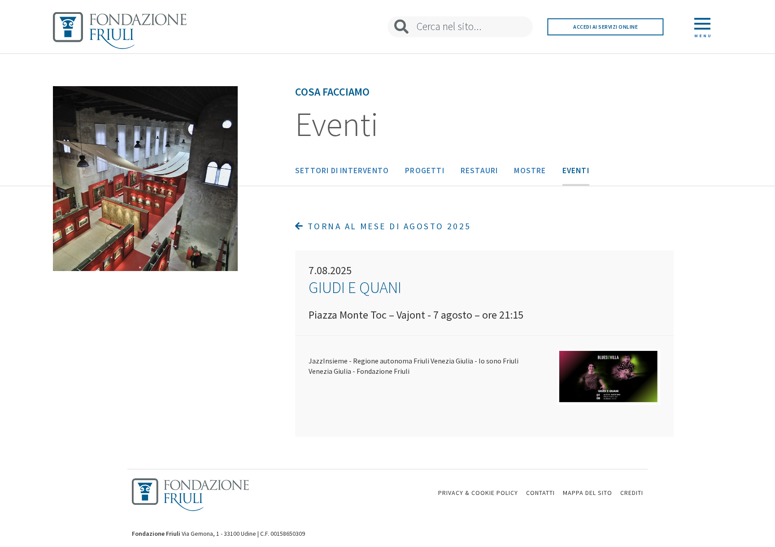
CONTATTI (540, 493)
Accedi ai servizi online (605, 26)
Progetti (424, 170)
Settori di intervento (342, 170)
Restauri (479, 170)
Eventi (575, 170)
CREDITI (631, 493)
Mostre (530, 170)
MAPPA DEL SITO (587, 493)
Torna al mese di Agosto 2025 (387, 226)
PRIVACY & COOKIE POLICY (478, 493)
